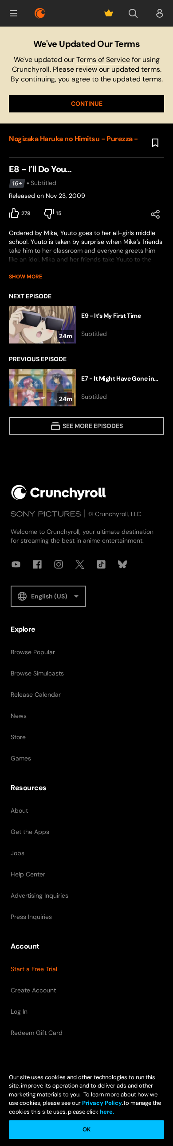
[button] (13, 13)
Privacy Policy (102, 1103)
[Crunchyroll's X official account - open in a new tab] (79, 564)
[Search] (133, 13)
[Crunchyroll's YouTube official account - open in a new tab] (16, 564)
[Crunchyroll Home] (58, 492)
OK (86, 1129)
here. (106, 1111)
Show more (25, 276)
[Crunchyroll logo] (40, 13)
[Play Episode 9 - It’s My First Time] (86, 324)
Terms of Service (103, 59)
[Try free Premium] (109, 13)
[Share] (155, 214)
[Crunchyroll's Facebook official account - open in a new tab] (37, 564)
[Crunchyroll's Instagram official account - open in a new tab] (58, 564)
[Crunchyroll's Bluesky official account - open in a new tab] (122, 564)
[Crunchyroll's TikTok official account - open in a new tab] (101, 564)
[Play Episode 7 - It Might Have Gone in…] (86, 387)
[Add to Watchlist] (155, 143)
